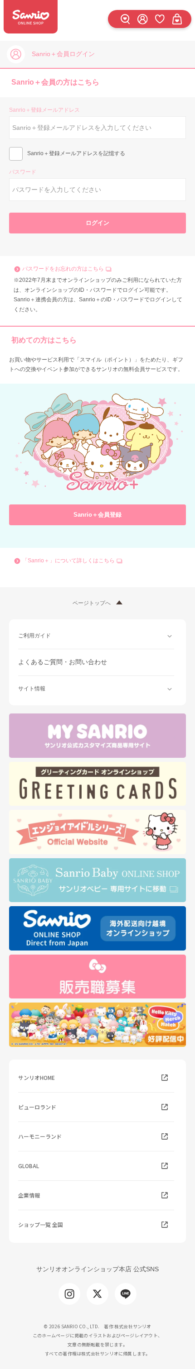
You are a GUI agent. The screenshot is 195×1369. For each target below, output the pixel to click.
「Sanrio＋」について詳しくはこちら (68, 560)
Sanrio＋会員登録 (97, 514)
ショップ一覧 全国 (40, 1224)
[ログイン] (142, 18)
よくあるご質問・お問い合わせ (62, 661)
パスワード (22, 172)
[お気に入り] (159, 18)
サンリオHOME (36, 1077)
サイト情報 (31, 688)
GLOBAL (28, 1165)
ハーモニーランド (40, 1136)
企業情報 (29, 1195)
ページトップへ (92, 603)
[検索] (125, 18)
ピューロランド (37, 1107)
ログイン (97, 222)
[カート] (177, 18)
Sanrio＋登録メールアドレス (44, 110)
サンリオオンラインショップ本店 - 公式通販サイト (31, 16)
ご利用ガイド (34, 635)
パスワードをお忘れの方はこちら (63, 269)
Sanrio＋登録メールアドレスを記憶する (76, 153)
